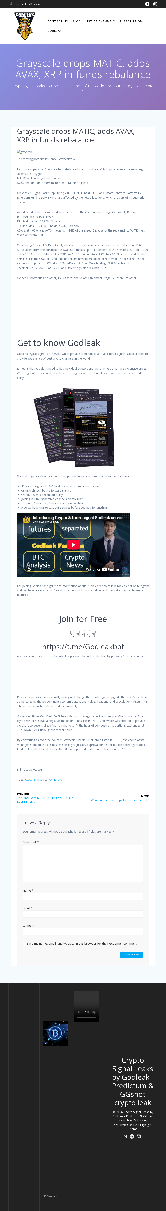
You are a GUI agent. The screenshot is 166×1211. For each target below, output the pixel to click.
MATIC (52, 779)
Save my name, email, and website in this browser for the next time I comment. (82, 943)
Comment (31, 842)
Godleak (54, 31)
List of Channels (100, 21)
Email (27, 908)
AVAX (28, 779)
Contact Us (57, 21)
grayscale (39, 779)
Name (28, 890)
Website (28, 926)
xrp (60, 779)
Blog (76, 21)
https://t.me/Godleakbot (83, 646)
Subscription (131, 21)
